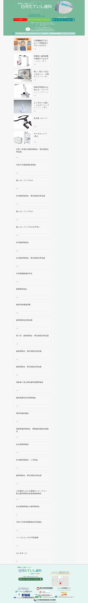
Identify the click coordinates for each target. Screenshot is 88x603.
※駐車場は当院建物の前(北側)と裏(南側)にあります (42, 30)
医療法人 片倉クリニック (26, 3)
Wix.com (55, 602)
